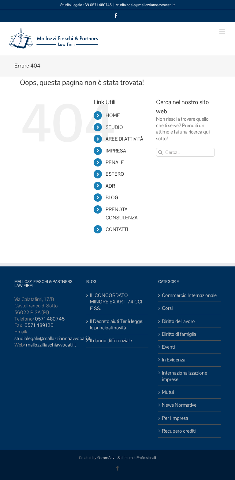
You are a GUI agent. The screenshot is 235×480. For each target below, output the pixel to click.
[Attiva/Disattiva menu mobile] (222, 31)
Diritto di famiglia (179, 334)
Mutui (168, 392)
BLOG (112, 197)
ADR (110, 186)
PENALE (115, 162)
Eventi (168, 347)
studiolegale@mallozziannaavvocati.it (145, 4)
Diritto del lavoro (178, 321)
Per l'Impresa (175, 418)
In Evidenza (173, 360)
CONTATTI (117, 229)
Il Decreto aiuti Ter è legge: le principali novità (117, 324)
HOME (113, 115)
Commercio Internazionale (189, 295)
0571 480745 (50, 319)
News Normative (179, 405)
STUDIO (114, 127)
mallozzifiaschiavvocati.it (51, 345)
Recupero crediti (179, 431)
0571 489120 (39, 325)
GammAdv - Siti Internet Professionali (126, 457)
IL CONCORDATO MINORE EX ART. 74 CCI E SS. (116, 302)
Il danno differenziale (111, 340)
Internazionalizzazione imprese (184, 376)
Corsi (167, 308)
